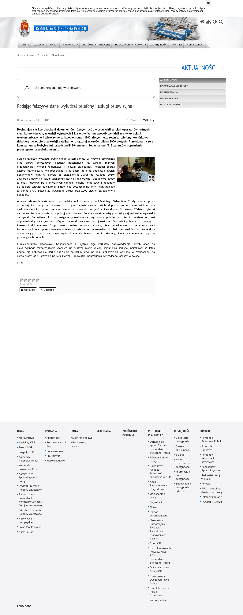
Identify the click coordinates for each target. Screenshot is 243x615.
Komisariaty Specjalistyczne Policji (28, 478)
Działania (42, 55)
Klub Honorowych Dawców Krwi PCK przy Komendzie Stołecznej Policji (160, 556)
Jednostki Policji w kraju (210, 478)
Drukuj (150, 120)
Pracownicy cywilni (79, 445)
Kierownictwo (26, 438)
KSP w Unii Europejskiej (26, 521)
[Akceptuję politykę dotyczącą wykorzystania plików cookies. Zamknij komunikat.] (208, 3)
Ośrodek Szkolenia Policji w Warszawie (30, 512)
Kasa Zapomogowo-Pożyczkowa (158, 486)
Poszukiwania (169, 92)
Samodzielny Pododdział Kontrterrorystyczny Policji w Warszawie (30, 501)
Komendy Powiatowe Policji (29, 468)
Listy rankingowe (82, 438)
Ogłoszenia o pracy (158, 496)
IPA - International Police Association (160, 592)
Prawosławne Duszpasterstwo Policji (159, 580)
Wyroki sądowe (170, 104)
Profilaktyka (169, 98)
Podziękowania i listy (174, 86)
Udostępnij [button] (30, 290)
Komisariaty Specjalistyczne (210, 469)
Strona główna (25, 55)
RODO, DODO (24, 607)
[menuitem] (25, 44)
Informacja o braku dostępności (183, 476)
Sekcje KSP (25, 448)
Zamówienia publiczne (129, 434)
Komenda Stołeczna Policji (211, 440)
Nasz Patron (26, 532)
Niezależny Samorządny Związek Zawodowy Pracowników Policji (158, 530)
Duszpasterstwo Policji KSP (159, 570)
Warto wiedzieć (159, 601)
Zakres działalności (182, 449)
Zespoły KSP (26, 452)
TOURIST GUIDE (211, 502)
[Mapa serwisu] (208, 21)
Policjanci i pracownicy (155, 434)
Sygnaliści (156, 503)
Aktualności (58, 55)
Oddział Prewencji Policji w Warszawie (30, 488)
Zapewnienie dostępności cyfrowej (183, 488)
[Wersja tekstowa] (215, 21)
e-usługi (180, 455)
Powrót (134, 120)
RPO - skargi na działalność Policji (211, 491)
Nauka (154, 507)
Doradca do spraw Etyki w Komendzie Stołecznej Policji (160, 448)
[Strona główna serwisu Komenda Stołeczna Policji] (202, 21)
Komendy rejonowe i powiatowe (207, 459)
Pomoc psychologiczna (159, 514)
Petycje (205, 484)
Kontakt (205, 432)
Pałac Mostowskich (30, 527)
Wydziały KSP (27, 443)
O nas (20, 432)
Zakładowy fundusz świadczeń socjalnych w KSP (160, 472)
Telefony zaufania (211, 497)
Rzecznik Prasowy (206, 449)
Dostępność (181, 432)
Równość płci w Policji (159, 460)
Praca (74, 432)
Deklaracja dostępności (183, 440)
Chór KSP (156, 544)
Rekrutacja (104, 432)
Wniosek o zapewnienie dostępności (183, 464)
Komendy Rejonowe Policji (28, 459)
